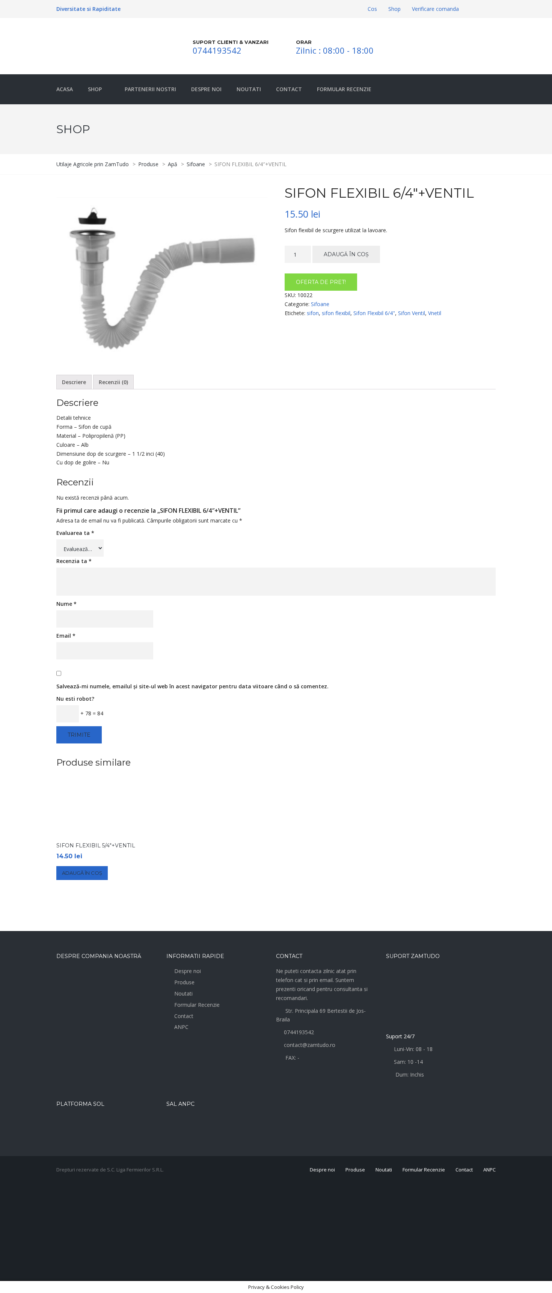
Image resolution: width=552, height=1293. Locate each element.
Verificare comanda (435, 8)
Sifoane (320, 304)
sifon (313, 313)
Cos (372, 8)
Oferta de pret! (321, 282)
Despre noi (187, 971)
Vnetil (434, 313)
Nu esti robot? (75, 698)
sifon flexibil (336, 313)
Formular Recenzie (197, 1004)
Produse (184, 982)
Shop (394, 8)
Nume (66, 603)
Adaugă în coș (346, 254)
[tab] (74, 382)
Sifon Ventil (411, 313)
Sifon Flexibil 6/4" (374, 313)
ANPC (181, 1026)
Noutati (183, 993)
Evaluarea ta (75, 532)
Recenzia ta (74, 561)
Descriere (74, 382)
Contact (183, 1016)
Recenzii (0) (113, 382)
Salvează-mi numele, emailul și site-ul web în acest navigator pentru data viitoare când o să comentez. (192, 686)
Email (65, 635)
